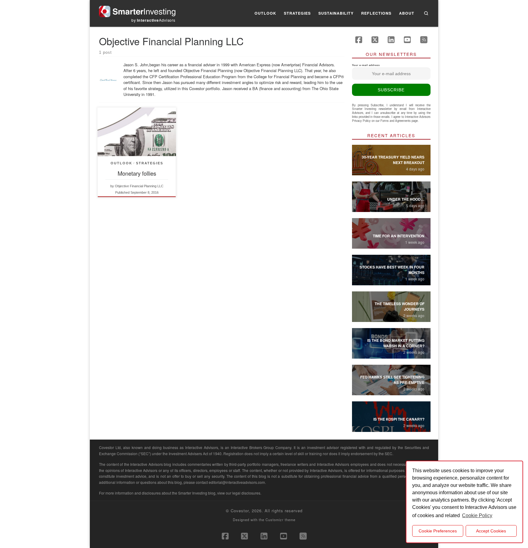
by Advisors (153, 20)
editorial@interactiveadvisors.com (237, 482)
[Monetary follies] (136, 132)
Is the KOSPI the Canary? (398, 419)
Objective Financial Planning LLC (139, 186)
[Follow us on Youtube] (407, 40)
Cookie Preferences (438, 530)
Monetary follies (137, 173)
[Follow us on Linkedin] (391, 40)
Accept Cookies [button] (491, 530)
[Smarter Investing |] (137, 10)
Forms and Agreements (395, 121)
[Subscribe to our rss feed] (424, 40)
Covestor (240, 510)
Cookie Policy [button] (477, 515)
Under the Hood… (405, 199)
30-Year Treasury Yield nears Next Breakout (393, 159)
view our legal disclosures (238, 492)
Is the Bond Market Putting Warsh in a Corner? (395, 343)
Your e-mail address (366, 65)
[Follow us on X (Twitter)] (375, 40)
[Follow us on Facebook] (359, 40)
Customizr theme (280, 519)
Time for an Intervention (398, 236)
